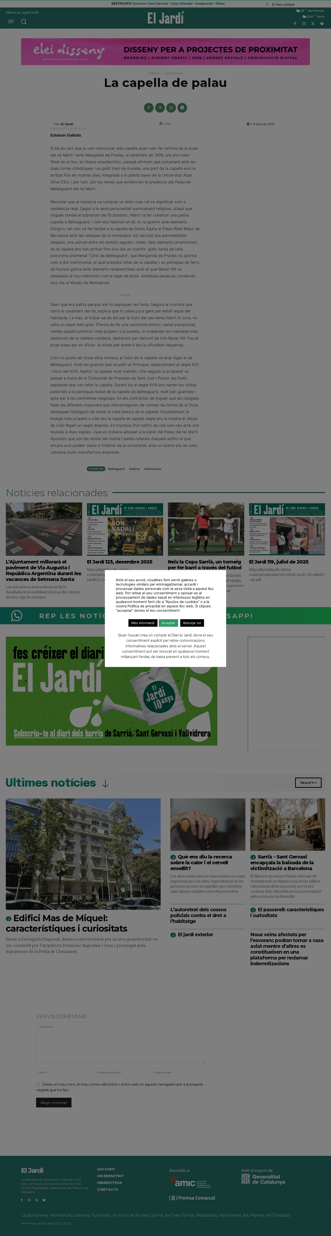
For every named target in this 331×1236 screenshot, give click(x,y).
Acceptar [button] (168, 623)
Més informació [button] (143, 623)
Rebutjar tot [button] (192, 623)
